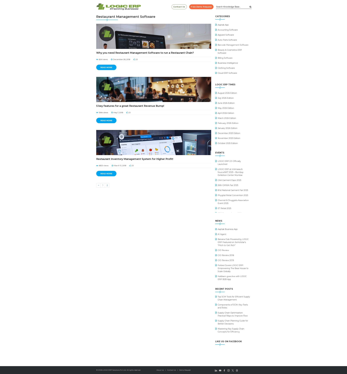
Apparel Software (226, 35)
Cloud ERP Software (227, 73)
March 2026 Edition (227, 118)
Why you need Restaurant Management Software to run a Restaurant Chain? (145, 52)
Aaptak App (223, 25)
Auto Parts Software (227, 40)
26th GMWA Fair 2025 (228, 185)
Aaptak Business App (228, 229)
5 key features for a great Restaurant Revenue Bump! (130, 105)
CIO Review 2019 (226, 260)
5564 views (103, 112)
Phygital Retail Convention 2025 (233, 195)
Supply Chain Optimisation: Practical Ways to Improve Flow (233, 314)
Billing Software (225, 58)
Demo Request (185, 370)
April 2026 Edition (226, 113)
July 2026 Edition (226, 98)
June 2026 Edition (226, 103)
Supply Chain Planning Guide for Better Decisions (233, 322)
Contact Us (179, 7)
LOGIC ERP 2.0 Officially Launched (229, 162)
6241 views (103, 59)
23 (137, 59)
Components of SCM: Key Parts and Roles (233, 306)
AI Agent (222, 234)
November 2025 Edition (229, 138)
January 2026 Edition (227, 128)
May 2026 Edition (226, 108)
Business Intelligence (228, 63)
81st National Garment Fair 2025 (233, 190)
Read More (106, 67)
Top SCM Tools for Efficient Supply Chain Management (234, 298)
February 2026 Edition (228, 123)
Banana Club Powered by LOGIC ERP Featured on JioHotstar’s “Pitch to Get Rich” (233, 242)
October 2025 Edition (228, 143)
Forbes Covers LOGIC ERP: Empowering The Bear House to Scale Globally (233, 268)
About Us (160, 370)
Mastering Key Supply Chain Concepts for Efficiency (231, 330)
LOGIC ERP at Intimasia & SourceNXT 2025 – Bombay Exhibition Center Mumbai (230, 172)
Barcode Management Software (233, 45)
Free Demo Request (201, 7)
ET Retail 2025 (224, 208)
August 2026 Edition (227, 93)
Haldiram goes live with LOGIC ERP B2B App (232, 278)
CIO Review (223, 250)
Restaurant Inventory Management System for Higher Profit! (134, 159)
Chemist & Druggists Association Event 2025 (233, 202)
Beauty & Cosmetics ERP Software (230, 51)
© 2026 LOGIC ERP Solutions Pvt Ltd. (111, 370)
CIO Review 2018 (226, 255)
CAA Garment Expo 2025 (229, 180)
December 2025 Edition (229, 133)
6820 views (103, 165)
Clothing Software (226, 68)
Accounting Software (228, 30)
